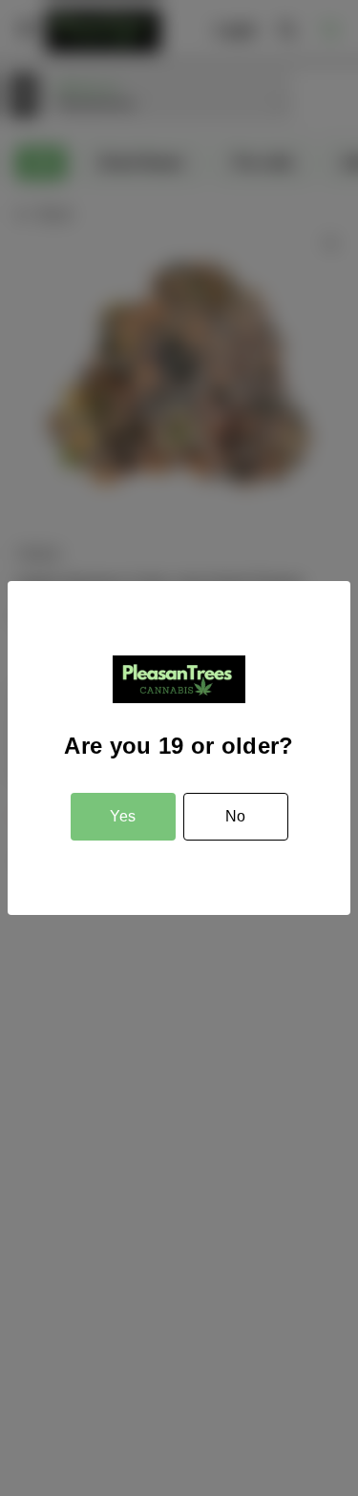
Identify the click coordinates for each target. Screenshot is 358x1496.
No (235, 816)
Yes (123, 816)
